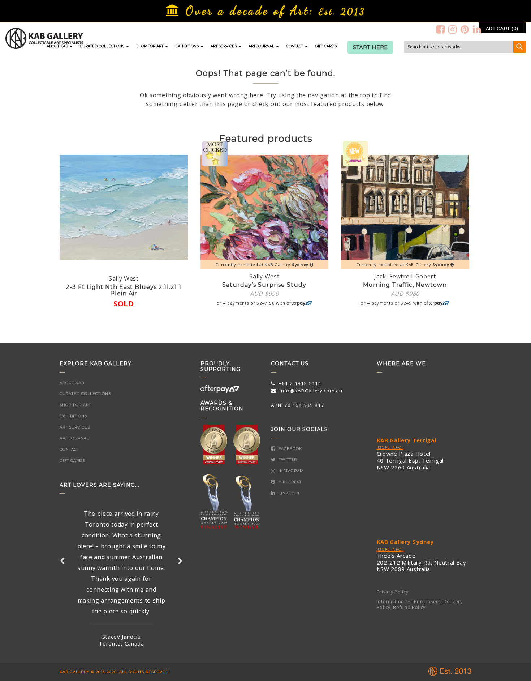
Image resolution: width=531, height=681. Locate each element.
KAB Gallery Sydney (405, 541)
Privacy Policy (393, 592)
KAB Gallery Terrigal (406, 440)
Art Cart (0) (502, 28)
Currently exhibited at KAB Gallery (261, 264)
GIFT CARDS (326, 46)
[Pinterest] (465, 29)
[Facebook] (440, 29)
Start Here (370, 47)
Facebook (289, 448)
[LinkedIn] (477, 29)
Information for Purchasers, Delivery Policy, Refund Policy (420, 605)
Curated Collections (102, 46)
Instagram (290, 470)
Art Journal (262, 46)
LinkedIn (288, 493)
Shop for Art (150, 46)
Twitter (287, 459)
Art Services (224, 46)
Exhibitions (187, 46)
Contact (295, 46)
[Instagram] (452, 29)
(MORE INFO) (390, 447)
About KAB (58, 46)
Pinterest (289, 482)
